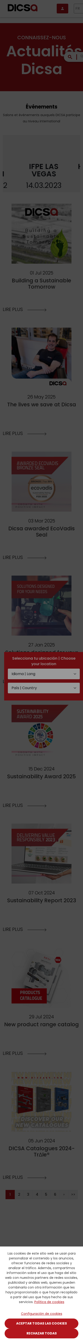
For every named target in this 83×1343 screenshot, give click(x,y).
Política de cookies (49, 1302)
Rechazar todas (42, 1333)
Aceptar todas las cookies (41, 1323)
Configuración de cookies (41, 1313)
